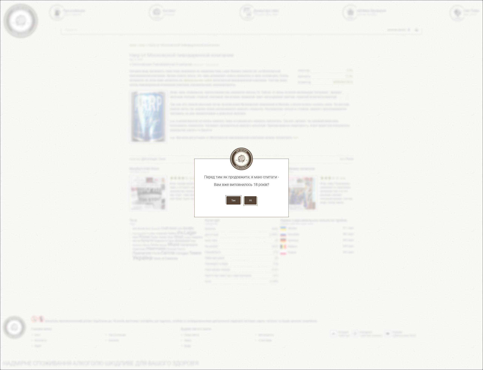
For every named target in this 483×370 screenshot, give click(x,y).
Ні (250, 200)
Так (233, 200)
